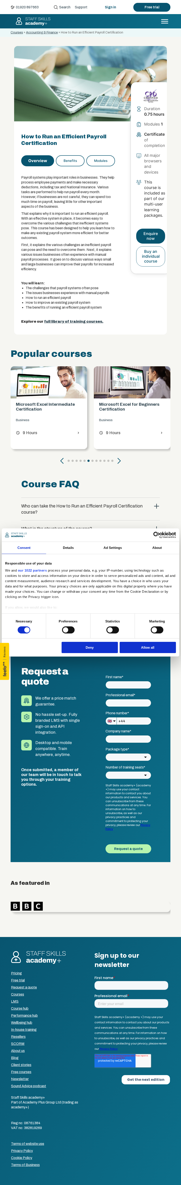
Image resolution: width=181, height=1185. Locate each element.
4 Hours (110, 433)
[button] (62, 461)
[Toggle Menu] (164, 21)
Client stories (21, 1065)
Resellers (18, 1037)
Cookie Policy (21, 1158)
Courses (17, 32)
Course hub (19, 1008)
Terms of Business (25, 1165)
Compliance (107, 420)
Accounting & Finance (42, 32)
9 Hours (26, 433)
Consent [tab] (24, 548)
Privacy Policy (22, 1151)
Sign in (110, 7)
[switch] (68, 629)
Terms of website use (27, 1144)
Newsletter (20, 1079)
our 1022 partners (32, 570)
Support (81, 7)
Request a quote (24, 987)
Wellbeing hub (21, 1022)
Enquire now (150, 236)
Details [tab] (68, 548)
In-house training (24, 1029)
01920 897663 (27, 7)
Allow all (147, 647)
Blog (15, 1058)
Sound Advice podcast (28, 1086)
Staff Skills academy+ (33, 21)
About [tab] (157, 548)
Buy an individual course (151, 256)
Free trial (152, 7)
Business (22, 420)
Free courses (21, 1072)
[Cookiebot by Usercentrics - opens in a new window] (156, 535)
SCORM (18, 1044)
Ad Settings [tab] (113, 548)
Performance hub (24, 1015)
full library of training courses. (73, 321)
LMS (15, 1001)
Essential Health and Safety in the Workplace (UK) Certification (132, 406)
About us (18, 1051)
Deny (90, 647)
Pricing (16, 973)
